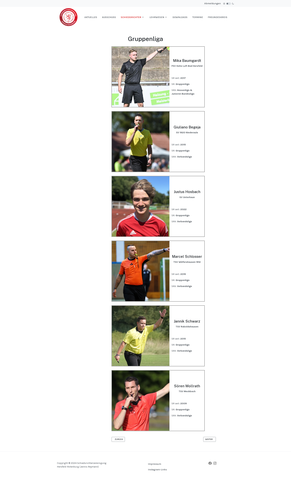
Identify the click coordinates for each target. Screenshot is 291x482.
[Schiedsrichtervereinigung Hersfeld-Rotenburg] (68, 17)
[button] (132, 17)
